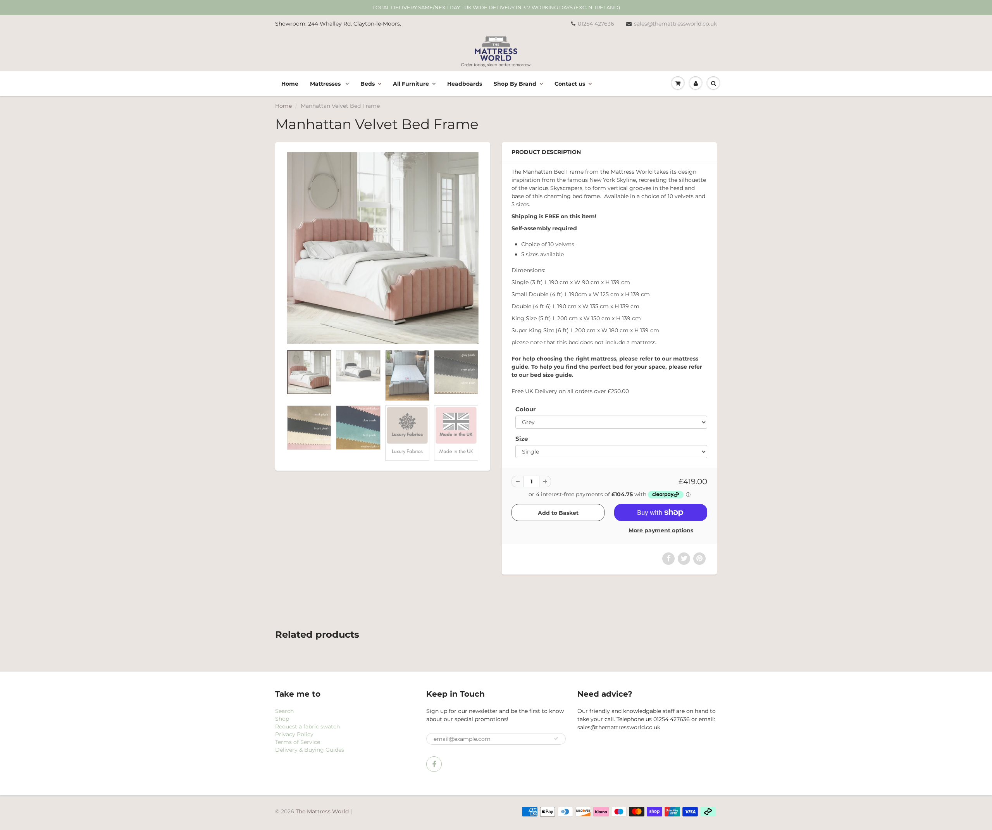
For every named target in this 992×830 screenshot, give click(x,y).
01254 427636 (596, 23)
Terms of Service (297, 742)
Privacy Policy (294, 734)
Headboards (464, 83)
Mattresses (326, 83)
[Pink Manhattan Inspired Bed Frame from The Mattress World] (382, 248)
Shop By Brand (515, 83)
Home (289, 83)
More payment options (661, 530)
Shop (282, 718)
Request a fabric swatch (307, 726)
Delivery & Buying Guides (309, 749)
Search (284, 710)
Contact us (570, 83)
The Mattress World (322, 811)
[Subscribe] (556, 738)
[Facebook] (434, 764)
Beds (367, 83)
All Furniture (411, 83)
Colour (525, 409)
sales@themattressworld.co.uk (675, 23)
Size (521, 438)
